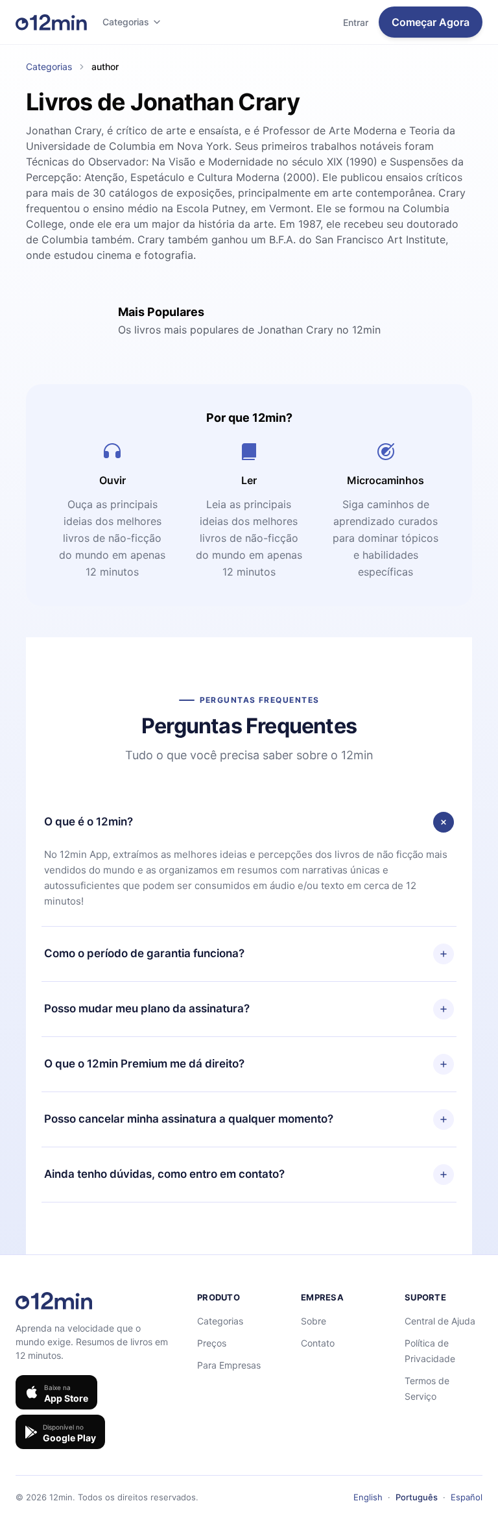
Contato (318, 1342)
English (368, 1497)
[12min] (51, 22)
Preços (211, 1342)
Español (466, 1497)
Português (417, 1497)
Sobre (313, 1320)
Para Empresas (229, 1365)
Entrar (355, 22)
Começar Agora (430, 22)
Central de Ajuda (440, 1320)
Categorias (125, 21)
